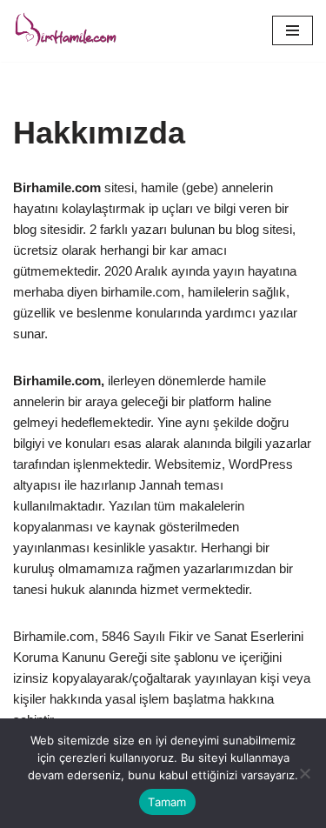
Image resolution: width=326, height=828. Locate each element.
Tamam (167, 802)
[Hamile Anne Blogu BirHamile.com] (65, 31)
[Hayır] (304, 773)
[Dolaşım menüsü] (292, 30)
